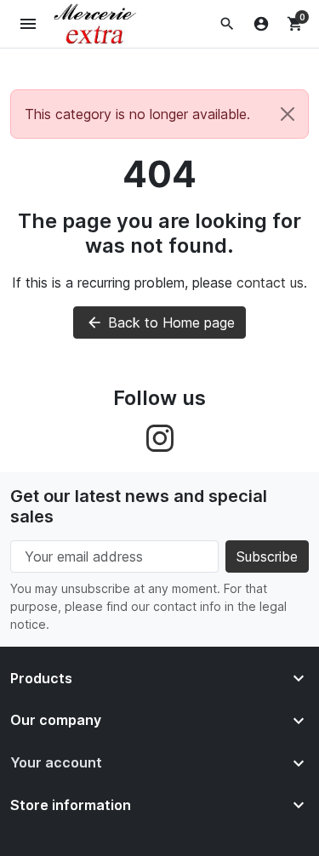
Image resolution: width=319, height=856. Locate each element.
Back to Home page (160, 322)
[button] (227, 23)
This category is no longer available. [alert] (137, 114)
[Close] (287, 114)
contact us (270, 282)
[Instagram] (160, 436)
